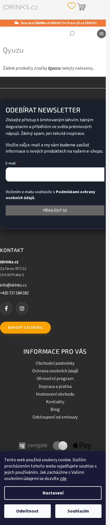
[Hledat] (72, 33)
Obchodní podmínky (55, 363)
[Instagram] (22, 308)
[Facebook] (6, 308)
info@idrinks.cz (13, 285)
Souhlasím (78, 511)
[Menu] (101, 33)
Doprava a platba (55, 386)
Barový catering (25, 327)
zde (63, 478)
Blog (55, 409)
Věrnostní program (55, 378)
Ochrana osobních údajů (55, 371)
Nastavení (53, 493)
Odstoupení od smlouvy (55, 417)
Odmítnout (27, 511)
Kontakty (55, 402)
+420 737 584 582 (14, 293)
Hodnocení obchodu (55, 394)
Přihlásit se (55, 210)
